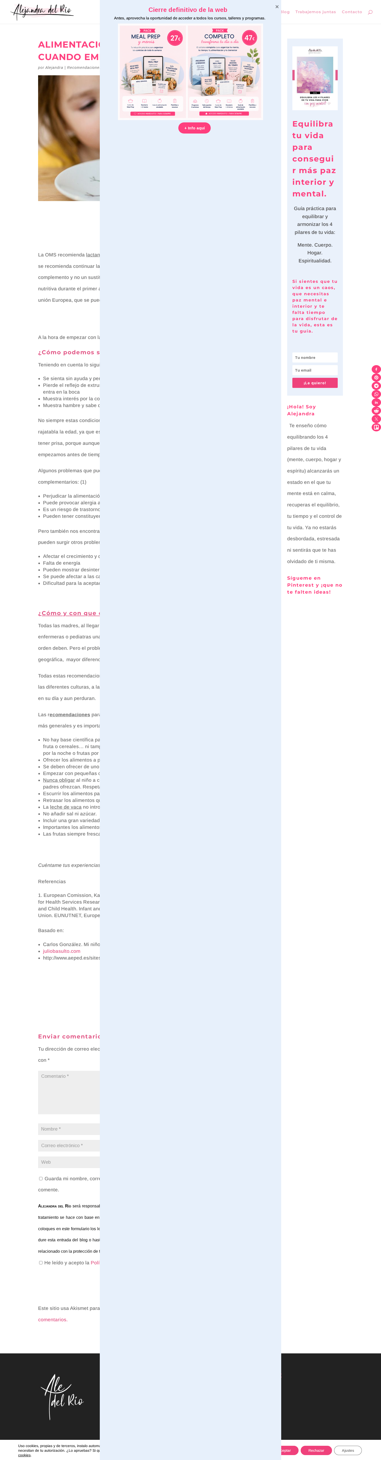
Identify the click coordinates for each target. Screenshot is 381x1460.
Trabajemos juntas (315, 12)
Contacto (352, 12)
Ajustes (348, 1450)
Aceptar (284, 1450)
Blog (285, 12)
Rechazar (316, 1450)
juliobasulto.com (61, 951)
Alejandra (54, 67)
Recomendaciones (84, 67)
